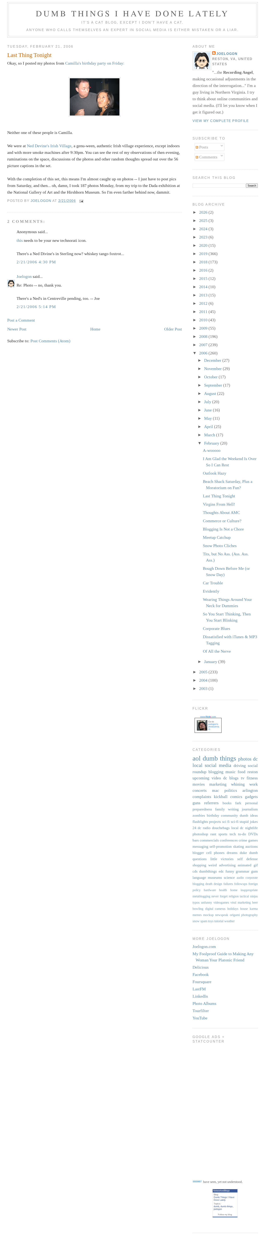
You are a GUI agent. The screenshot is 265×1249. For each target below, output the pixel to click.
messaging (200, 846)
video (216, 778)
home (233, 890)
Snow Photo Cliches (220, 545)
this (20, 240)
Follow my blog (225, 1214)
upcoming (201, 778)
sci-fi (234, 822)
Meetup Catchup (217, 537)
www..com (208, 716)
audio (240, 877)
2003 (203, 688)
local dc (237, 828)
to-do (242, 834)
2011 (203, 311)
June (208, 410)
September (213, 385)
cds (195, 871)
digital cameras (215, 908)
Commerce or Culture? (222, 520)
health (223, 890)
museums (215, 877)
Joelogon (24, 276)
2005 (203, 672)
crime (243, 840)
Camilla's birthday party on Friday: (94, 63)
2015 (203, 278)
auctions (251, 846)
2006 (203, 353)
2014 (203, 287)
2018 (203, 262)
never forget (219, 896)
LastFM (199, 989)
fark (238, 803)
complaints (202, 796)
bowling (198, 908)
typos (196, 902)
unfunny (206, 902)
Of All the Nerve (217, 651)
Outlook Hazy (214, 473)
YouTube (200, 1018)
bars (196, 840)
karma (254, 908)
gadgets (251, 796)
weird (212, 865)
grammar (242, 871)
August (210, 393)
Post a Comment (21, 320)
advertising (227, 865)
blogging (215, 771)
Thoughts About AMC (221, 512)
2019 (203, 253)
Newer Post (16, 329)
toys (210, 921)
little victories (222, 859)
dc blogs (230, 778)
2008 (203, 336)
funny (229, 871)
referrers (211, 803)
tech (233, 834)
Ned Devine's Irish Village (49, 145)
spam (203, 921)
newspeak (221, 915)
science (229, 877)
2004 (203, 680)
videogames (221, 902)
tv (242, 778)
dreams (232, 853)
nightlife (251, 828)
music (230, 771)
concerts (200, 790)
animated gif (248, 865)
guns (196, 803)
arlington (250, 790)
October (211, 377)
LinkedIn (200, 996)
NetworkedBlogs (221, 1190)
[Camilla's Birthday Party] (94, 115)
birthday (213, 815)
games (253, 840)
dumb (216, 1206)
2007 (203, 344)
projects (215, 822)
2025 (203, 220)
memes (197, 915)
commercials (209, 840)
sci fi (226, 822)
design (218, 884)
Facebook (201, 974)
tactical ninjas (249, 896)
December (213, 360)
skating (238, 846)
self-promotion (221, 846)
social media (218, 765)
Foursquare (202, 981)
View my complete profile (221, 121)
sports (222, 834)
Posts (203, 147)
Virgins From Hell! (219, 504)
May (208, 418)
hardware (210, 890)
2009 (203, 328)
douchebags (221, 828)
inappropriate (249, 890)
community (229, 815)
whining (238, 784)
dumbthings (208, 871)
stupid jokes (249, 822)
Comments (207, 157)
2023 (203, 237)
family (220, 809)
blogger (198, 853)
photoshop (200, 834)
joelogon (218, 1209)
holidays (232, 908)
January (211, 661)
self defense (247, 859)
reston (252, 771)
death (208, 884)
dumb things (219, 758)
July (208, 401)
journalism (250, 809)
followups (240, 884)
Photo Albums (204, 1003)
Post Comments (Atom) (50, 341)
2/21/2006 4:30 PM (36, 262)
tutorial (218, 921)
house (244, 908)
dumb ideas (249, 815)
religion (234, 896)
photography (249, 915)
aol (197, 758)
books (227, 803)
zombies (199, 815)
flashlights (200, 822)
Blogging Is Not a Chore (223, 529)
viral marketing (240, 902)
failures (228, 884)
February (212, 443)
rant (213, 834)
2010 (203, 320)
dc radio (204, 828)
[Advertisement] (209, 1108)
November (213, 368)
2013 (203, 295)
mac (215, 790)
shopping (199, 865)
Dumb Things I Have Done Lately (132, 13)
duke (243, 853)
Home (95, 329)
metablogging (201, 896)
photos (244, 759)
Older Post (173, 329)
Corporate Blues (216, 628)
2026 (203, 212)
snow (196, 921)
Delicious (201, 967)
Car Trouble (213, 583)
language (199, 877)
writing (233, 809)
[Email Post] (81, 201)
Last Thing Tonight (219, 496)
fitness (252, 778)
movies (199, 784)
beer (255, 902)
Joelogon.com (204, 946)
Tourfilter (201, 1010)
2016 (203, 270)
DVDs (253, 834)
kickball (221, 796)
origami (235, 915)
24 (194, 828)
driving (240, 765)
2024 (203, 229)
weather (229, 921)
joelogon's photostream (213, 726)
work (253, 784)
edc (221, 871)
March (210, 435)
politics (230, 790)
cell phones (215, 853)
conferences (229, 840)
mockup (208, 915)
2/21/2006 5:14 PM (36, 306)
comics (236, 796)
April (209, 426)
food (241, 771)
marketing (217, 784)
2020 (203, 245)
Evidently (211, 591)
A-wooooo (211, 450)
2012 (203, 303)
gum (254, 871)
